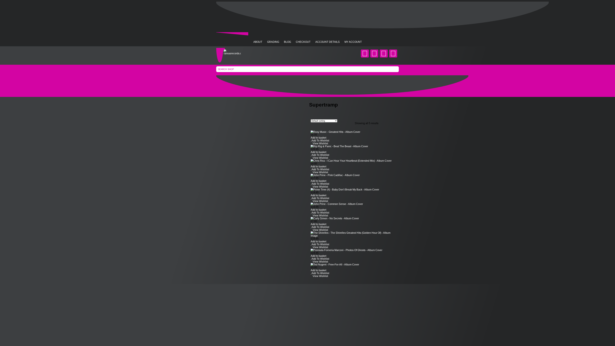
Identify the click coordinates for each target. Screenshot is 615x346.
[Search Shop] (307, 69)
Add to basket (318, 137)
